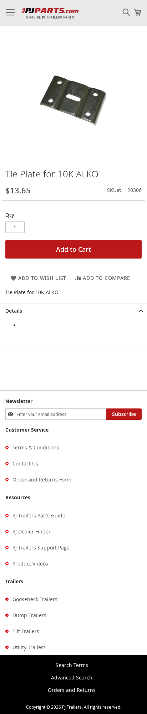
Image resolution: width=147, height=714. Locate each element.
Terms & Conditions (35, 447)
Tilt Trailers (25, 631)
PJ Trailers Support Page (41, 547)
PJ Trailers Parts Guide (38, 515)
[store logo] (50, 13)
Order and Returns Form (41, 479)
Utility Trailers (29, 647)
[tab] (73, 310)
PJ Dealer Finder (31, 531)
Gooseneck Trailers (34, 599)
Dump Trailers (29, 615)
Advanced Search (71, 677)
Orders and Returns (72, 690)
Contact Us (25, 463)
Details (13, 310)
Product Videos (30, 563)
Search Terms (72, 665)
